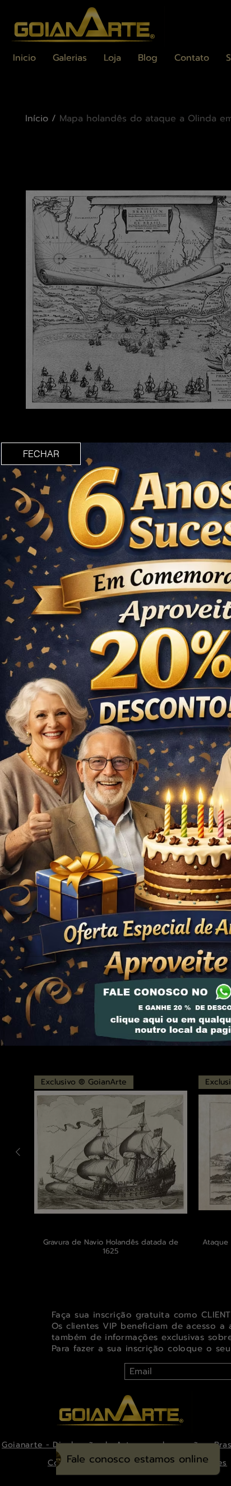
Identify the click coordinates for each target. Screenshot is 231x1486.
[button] (41, 454)
